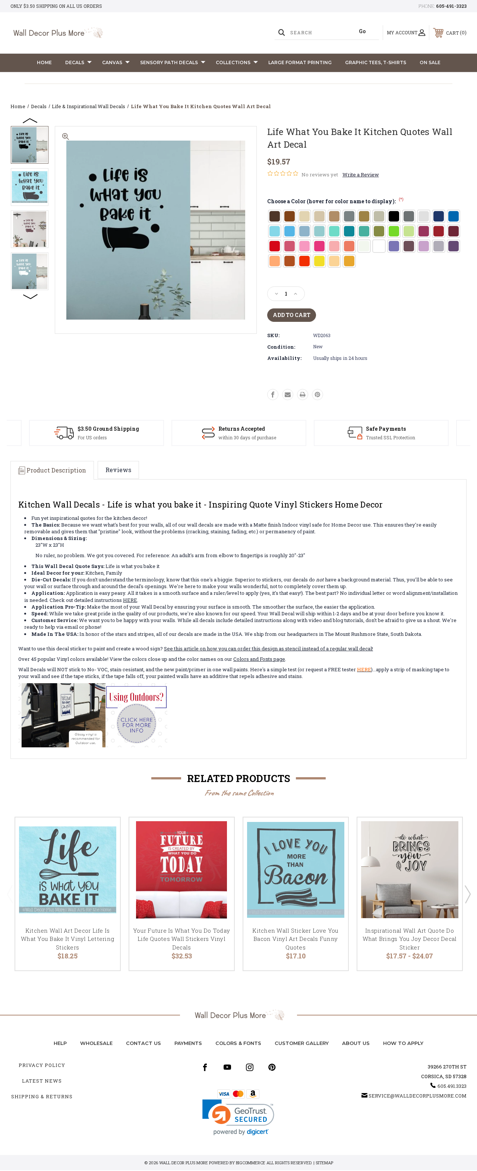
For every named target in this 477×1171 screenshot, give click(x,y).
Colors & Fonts (238, 1043)
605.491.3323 (452, 1086)
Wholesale (96, 1043)
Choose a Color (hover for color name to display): (335, 201)
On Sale (430, 62)
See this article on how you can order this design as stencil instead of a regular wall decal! (268, 648)
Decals (74, 62)
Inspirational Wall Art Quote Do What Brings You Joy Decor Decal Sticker (410, 939)
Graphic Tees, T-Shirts (375, 62)
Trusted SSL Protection (390, 437)
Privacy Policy (42, 1065)
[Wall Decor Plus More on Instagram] (249, 1067)
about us (356, 1043)
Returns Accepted (241, 428)
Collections (233, 62)
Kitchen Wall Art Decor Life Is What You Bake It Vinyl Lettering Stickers (67, 939)
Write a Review (360, 174)
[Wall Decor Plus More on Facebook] (205, 1067)
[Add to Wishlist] (105, 850)
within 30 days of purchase (247, 437)
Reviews (118, 470)
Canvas (112, 62)
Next (30, 296)
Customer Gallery (302, 1043)
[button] (238, 1117)
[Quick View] (105, 832)
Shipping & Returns (42, 1096)
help (60, 1043)
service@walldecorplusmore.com (418, 1095)
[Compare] (105, 868)
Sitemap (324, 1162)
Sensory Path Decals (169, 62)
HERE (130, 600)
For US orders (92, 437)
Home (44, 62)
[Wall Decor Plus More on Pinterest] (272, 1067)
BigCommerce (250, 1162)
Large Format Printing (300, 62)
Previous (30, 120)
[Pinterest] (317, 394)
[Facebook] (272, 394)
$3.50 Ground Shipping (108, 428)
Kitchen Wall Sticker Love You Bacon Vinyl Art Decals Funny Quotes (295, 939)
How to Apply (403, 1043)
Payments (188, 1043)
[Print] (302, 394)
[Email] (287, 394)
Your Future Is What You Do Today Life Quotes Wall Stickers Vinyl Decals (181, 939)
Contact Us (143, 1043)
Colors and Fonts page (259, 659)
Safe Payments (386, 428)
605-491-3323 (451, 6)
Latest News (42, 1080)
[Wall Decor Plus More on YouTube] (227, 1067)
